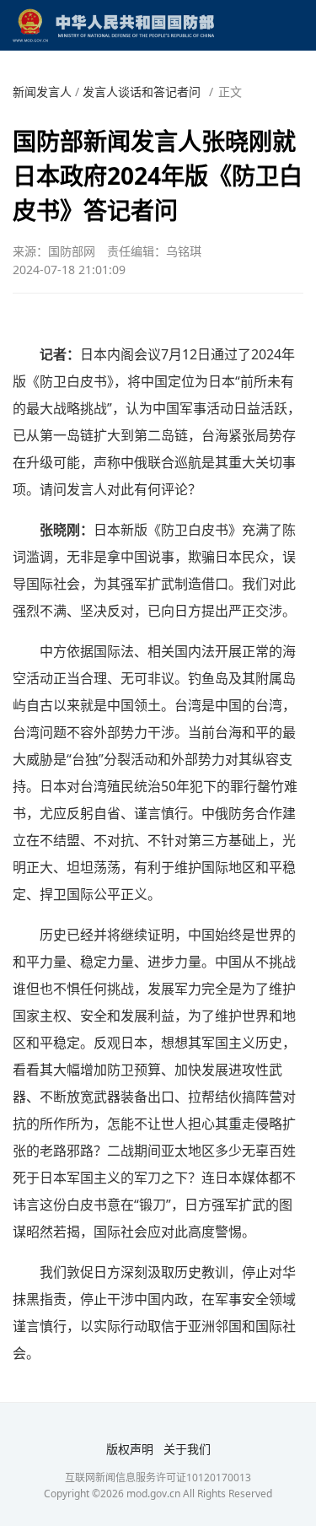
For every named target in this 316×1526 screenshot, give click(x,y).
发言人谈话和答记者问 (142, 92)
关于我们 (187, 1449)
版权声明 (129, 1449)
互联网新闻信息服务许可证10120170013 (158, 1477)
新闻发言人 (42, 92)
